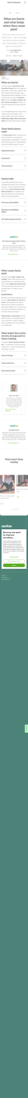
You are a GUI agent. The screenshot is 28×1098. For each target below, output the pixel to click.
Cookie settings (14, 557)
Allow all (14, 565)
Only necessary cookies (14, 561)
